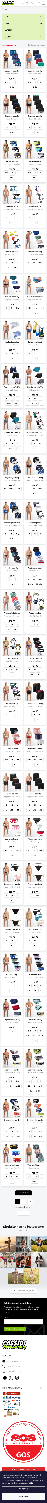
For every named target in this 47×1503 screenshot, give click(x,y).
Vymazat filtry (10, 45)
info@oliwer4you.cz (14, 1361)
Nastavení (23, 1489)
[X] (10, 1377)
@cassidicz (23, 1230)
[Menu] (44, 3)
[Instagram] (16, 1377)
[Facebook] (4, 1377)
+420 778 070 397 (14, 1366)
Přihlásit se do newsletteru (15, 1329)
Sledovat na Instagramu (26, 1291)
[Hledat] (23, 3)
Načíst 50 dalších (23, 1193)
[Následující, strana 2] (23, 1201)
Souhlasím (23, 1497)
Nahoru (25, 1213)
